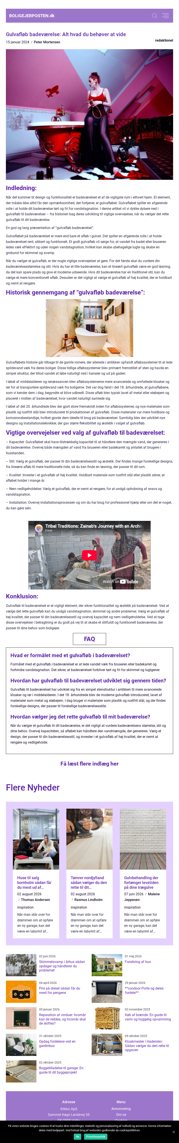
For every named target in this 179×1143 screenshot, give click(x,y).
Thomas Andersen (35, 900)
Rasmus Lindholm (88, 900)
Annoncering (121, 1109)
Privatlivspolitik (95, 1136)
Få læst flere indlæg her (89, 764)
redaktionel (164, 40)
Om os (121, 1115)
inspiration (25, 907)
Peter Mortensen (47, 42)
